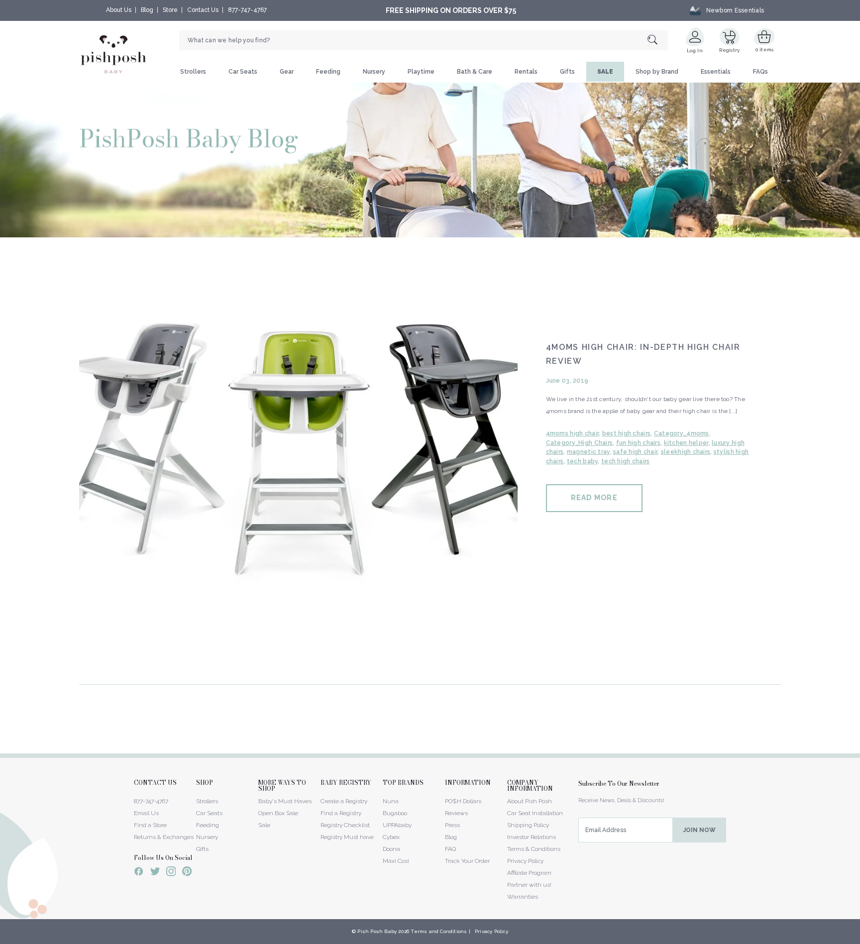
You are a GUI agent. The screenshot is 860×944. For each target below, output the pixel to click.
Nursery (374, 71)
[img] (298, 459)
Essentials (716, 71)
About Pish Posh (529, 801)
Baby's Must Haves (285, 801)
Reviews (456, 813)
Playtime (421, 71)
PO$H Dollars (463, 801)
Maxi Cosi (396, 860)
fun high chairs (638, 442)
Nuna (391, 801)
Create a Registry (344, 801)
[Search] (657, 40)
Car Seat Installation (535, 813)
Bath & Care (474, 71)
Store (170, 9)
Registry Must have (347, 837)
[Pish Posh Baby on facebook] (139, 872)
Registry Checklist (345, 825)
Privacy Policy (525, 860)
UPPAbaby (397, 825)
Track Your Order (467, 860)
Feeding (328, 71)
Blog (147, 9)
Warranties (522, 896)
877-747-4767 (247, 9)
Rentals (526, 71)
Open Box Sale (278, 813)
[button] (859, 938)
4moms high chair (572, 433)
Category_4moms (681, 433)
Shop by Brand (657, 71)
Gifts (567, 71)
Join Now (699, 830)
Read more (594, 498)
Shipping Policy (528, 825)
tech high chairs (625, 461)
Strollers (193, 71)
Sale (264, 825)
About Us (118, 9)
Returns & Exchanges (164, 837)
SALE (605, 71)
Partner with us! (529, 884)
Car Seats (242, 71)
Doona (391, 848)
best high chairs (626, 433)
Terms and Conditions (439, 931)
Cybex (391, 837)
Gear (287, 71)
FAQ (450, 848)
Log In (695, 50)
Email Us (146, 813)
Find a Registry (341, 813)
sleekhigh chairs (685, 451)
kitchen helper (686, 442)
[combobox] (423, 40)
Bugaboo (395, 813)
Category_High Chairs (579, 442)
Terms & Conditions (533, 848)
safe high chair (635, 451)
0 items (764, 49)
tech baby (582, 461)
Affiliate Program (529, 872)
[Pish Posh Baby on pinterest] (187, 872)
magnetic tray (588, 451)
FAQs (760, 71)
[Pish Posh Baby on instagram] (171, 872)
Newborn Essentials (735, 10)
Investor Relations (531, 837)
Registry (729, 50)
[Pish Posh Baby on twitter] (155, 873)
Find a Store (150, 825)
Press (452, 825)
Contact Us (202, 9)
